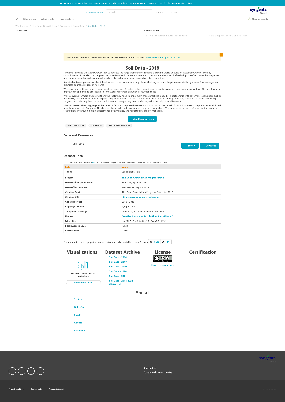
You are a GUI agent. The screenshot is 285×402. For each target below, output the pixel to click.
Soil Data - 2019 (118, 266)
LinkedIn (78, 306)
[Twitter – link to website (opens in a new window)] (21, 371)
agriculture (96, 125)
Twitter (78, 299)
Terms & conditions (16, 389)
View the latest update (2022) (163, 57)
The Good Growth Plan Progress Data (143, 177)
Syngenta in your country (158, 372)
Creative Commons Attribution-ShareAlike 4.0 (147, 216)
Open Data (79, 25)
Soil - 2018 (78, 143)
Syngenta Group (95, 12)
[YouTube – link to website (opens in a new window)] (40, 371)
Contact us (160, 12)
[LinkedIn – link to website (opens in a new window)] (31, 371)
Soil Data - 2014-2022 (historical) (121, 282)
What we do (21, 25)
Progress (65, 25)
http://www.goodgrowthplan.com (141, 196)
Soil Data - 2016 (118, 257)
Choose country (249, 18)
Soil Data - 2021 (118, 275)
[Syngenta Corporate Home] (16, 19)
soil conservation (76, 125)
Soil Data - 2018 (96, 25)
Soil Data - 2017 (118, 261)
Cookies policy (36, 389)
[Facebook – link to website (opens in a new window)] (12, 371)
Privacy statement (56, 389)
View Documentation (143, 119)
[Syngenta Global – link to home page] (267, 359)
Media (174, 12)
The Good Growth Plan (44, 25)
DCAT (94, 162)
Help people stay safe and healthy (228, 35)
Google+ (78, 322)
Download (210, 145)
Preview (190, 145)
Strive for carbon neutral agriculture (166, 35)
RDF (168, 241)
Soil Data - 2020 (118, 271)
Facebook (79, 330)
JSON (156, 241)
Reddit (77, 314)
